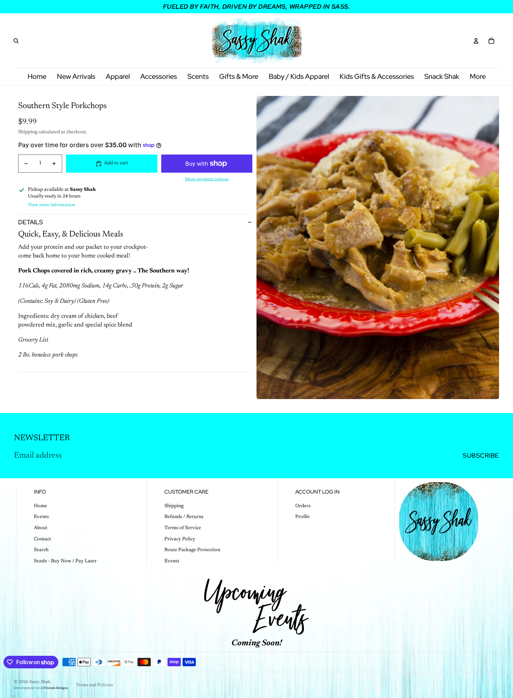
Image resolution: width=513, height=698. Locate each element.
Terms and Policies (94, 685)
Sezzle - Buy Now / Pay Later (65, 561)
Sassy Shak (39, 682)
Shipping (174, 506)
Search (41, 550)
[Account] (476, 40)
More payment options (207, 179)
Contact (42, 539)
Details (30, 222)
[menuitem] (477, 77)
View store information (51, 205)
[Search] (16, 40)
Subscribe (481, 455)
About (40, 528)
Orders (303, 506)
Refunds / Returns (183, 517)
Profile (302, 517)
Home (40, 506)
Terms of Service (182, 528)
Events (41, 517)
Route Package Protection (192, 550)
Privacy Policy (179, 539)
